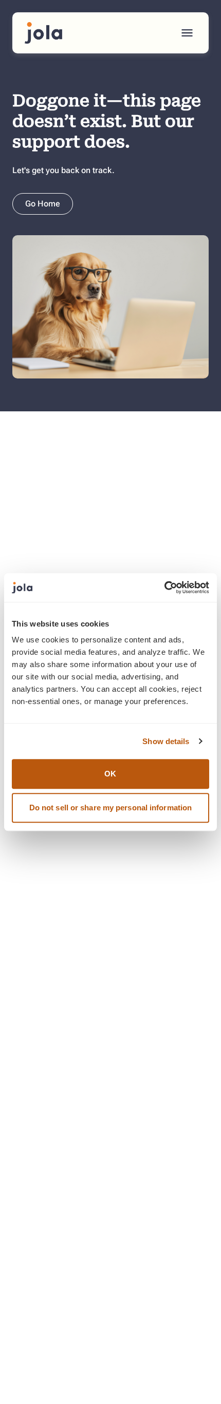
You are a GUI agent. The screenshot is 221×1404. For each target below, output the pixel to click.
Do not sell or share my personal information (110, 807)
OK (110, 773)
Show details (165, 741)
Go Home (42, 203)
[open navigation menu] (187, 33)
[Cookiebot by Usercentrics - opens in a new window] (164, 587)
